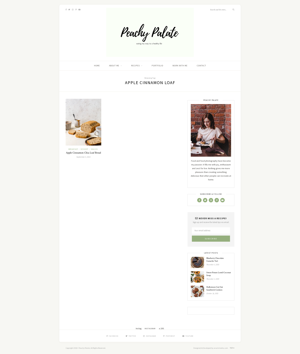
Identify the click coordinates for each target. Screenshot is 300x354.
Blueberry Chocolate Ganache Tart (215, 259)
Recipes (135, 65)
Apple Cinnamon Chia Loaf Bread (83, 152)
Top (231, 348)
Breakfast (73, 149)
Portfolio (157, 65)
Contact (201, 65)
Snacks (94, 149)
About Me (114, 65)
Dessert (84, 149)
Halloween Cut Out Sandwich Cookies (214, 288)
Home (97, 65)
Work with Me (180, 65)
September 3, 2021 (83, 157)
